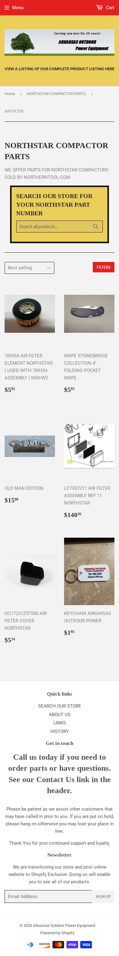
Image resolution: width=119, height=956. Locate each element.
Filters (103, 267)
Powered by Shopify (57, 933)
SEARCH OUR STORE (59, 706)
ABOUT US (59, 714)
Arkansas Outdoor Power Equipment (64, 925)
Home (10, 93)
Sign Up (103, 896)
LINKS (59, 723)
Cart (109, 7)
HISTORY (59, 731)
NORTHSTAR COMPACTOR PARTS (56, 93)
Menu (17, 7)
